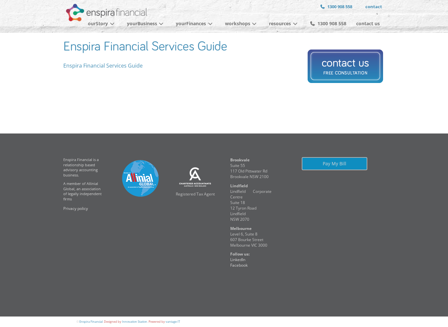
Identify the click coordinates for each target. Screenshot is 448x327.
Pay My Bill (334, 163)
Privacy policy (75, 208)
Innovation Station (134, 321)
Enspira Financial (91, 321)
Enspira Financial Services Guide (145, 46)
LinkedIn (237, 259)
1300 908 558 (339, 7)
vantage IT (173, 321)
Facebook (239, 265)
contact (373, 7)
